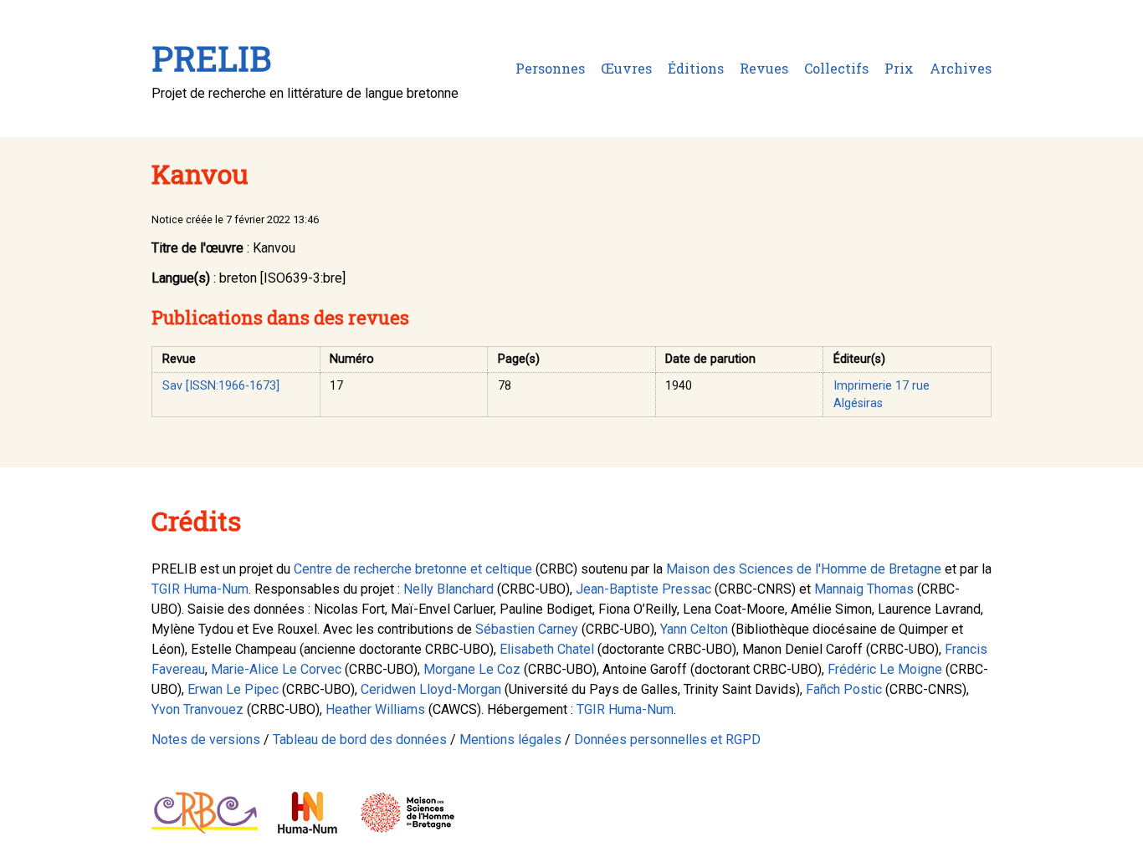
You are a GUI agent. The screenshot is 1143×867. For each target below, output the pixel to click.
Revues (764, 68)
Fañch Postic (844, 689)
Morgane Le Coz (471, 669)
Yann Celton (694, 629)
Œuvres (626, 68)
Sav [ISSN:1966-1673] (220, 386)
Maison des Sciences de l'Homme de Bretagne (803, 569)
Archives (961, 68)
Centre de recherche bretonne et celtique (413, 569)
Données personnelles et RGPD (667, 739)
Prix (899, 68)
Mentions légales (510, 739)
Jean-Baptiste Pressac (643, 589)
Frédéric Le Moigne (885, 669)
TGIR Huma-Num (200, 589)
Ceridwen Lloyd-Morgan (431, 689)
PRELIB (211, 58)
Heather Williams (375, 709)
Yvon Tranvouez (197, 709)
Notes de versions (205, 739)
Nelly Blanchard (448, 589)
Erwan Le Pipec (233, 689)
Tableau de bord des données (360, 739)
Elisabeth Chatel (547, 649)
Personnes (550, 68)
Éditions (696, 68)
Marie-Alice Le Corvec (276, 669)
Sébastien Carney (526, 629)
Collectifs (836, 68)
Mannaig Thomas (864, 589)
